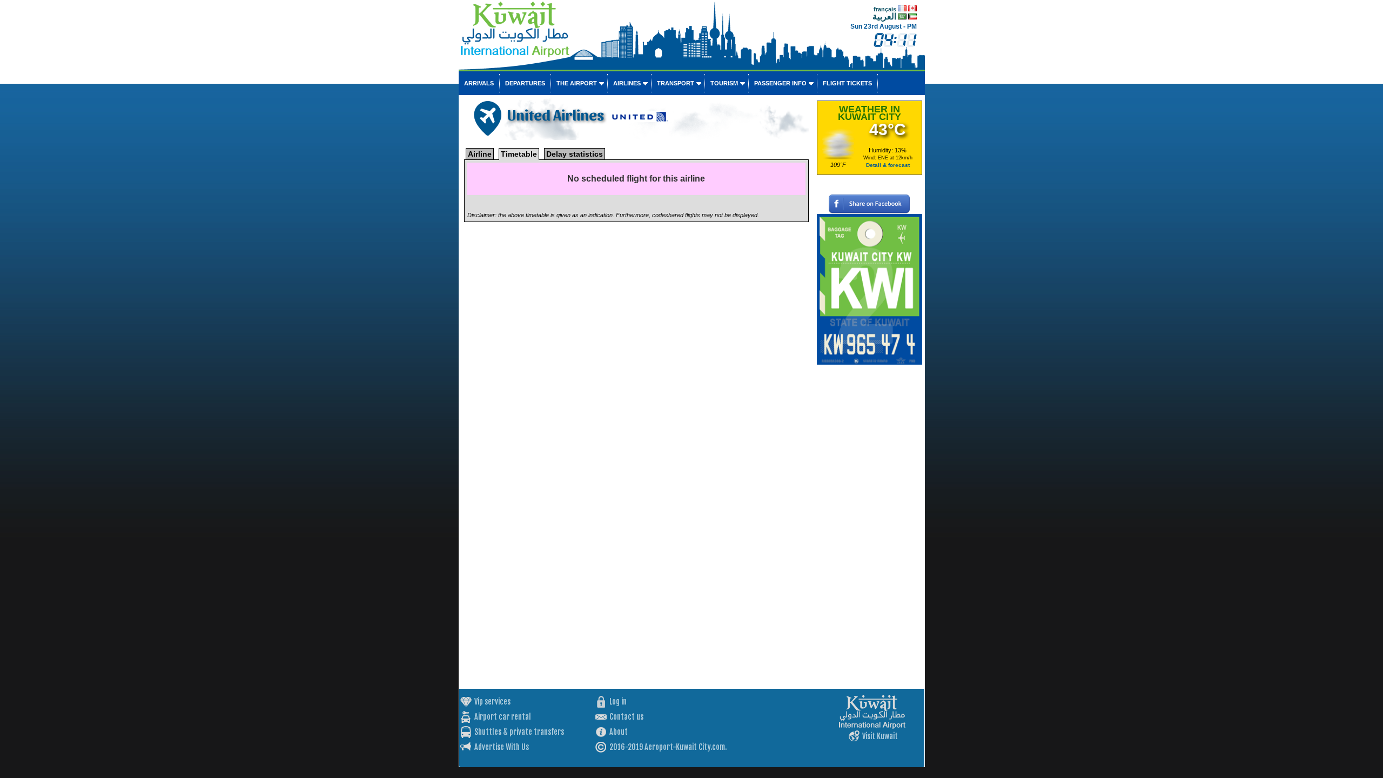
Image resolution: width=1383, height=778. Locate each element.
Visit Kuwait (880, 736)
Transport (675, 83)
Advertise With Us (501, 747)
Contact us (626, 716)
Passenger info (780, 83)
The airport (576, 83)
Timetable (519, 154)
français (885, 9)
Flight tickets (847, 83)
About (618, 731)
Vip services (492, 701)
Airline (480, 154)
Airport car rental (502, 716)
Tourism (724, 83)
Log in (618, 701)
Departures (525, 83)
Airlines (627, 83)
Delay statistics (574, 154)
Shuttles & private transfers (519, 731)
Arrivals (479, 83)
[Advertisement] (869, 527)
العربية (884, 16)
